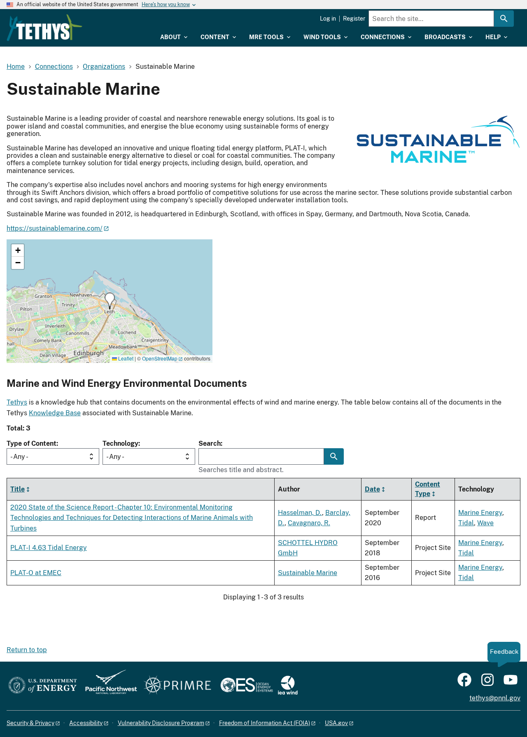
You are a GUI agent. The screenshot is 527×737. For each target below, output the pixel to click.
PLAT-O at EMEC (35, 573)
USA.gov (336, 723)
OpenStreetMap (159, 358)
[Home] (44, 27)
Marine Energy (480, 513)
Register (354, 18)
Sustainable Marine (307, 573)
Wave (485, 523)
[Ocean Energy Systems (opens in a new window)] (247, 686)
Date (372, 489)
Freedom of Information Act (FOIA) (264, 723)
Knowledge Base (55, 413)
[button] (110, 300)
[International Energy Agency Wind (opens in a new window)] (287, 686)
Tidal (466, 523)
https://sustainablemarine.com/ (55, 228)
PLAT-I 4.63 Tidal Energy (48, 548)
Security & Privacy (30, 723)
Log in (328, 18)
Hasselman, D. (300, 513)
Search (209, 443)
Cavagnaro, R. (309, 523)
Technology (120, 443)
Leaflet (125, 358)
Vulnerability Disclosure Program (161, 723)
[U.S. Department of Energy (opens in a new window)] (43, 686)
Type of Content (31, 443)
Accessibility (86, 723)
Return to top (27, 650)
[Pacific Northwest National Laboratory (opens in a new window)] (108, 686)
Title (17, 489)
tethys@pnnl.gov (494, 698)
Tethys (17, 402)
